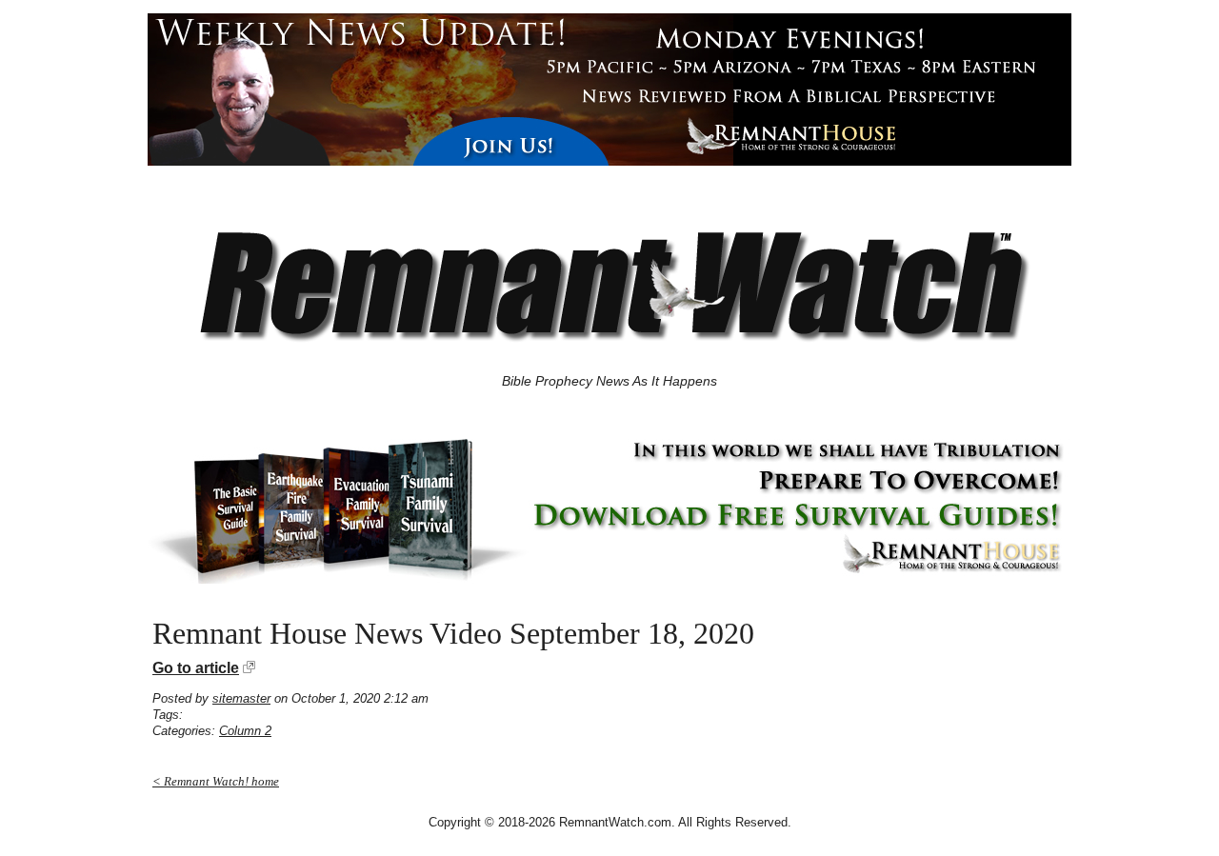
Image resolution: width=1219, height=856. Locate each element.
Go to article (195, 668)
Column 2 (245, 731)
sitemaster (241, 698)
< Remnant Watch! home (215, 781)
